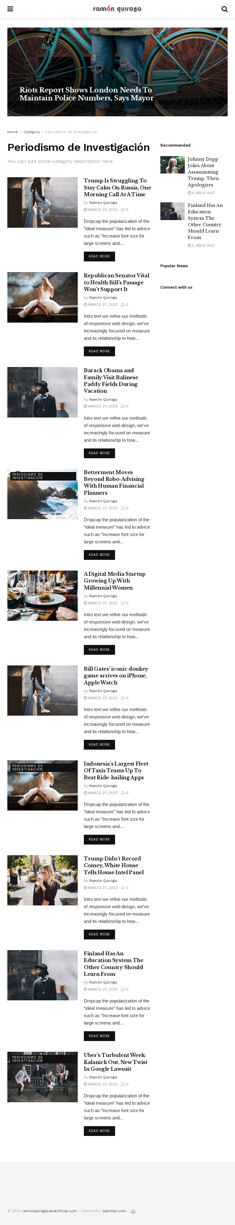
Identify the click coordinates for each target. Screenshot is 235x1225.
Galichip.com (114, 1211)
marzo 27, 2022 (66, 109)
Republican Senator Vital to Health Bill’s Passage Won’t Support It (116, 282)
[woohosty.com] (133, 1211)
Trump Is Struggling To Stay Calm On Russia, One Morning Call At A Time (117, 187)
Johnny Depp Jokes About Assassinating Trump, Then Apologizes (203, 172)
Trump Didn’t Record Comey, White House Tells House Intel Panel (114, 865)
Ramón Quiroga (35, 109)
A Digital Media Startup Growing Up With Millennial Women (115, 581)
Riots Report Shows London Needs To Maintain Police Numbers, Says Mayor (87, 94)
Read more (99, 256)
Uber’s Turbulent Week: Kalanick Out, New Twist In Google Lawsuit (115, 1062)
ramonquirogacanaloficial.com (49, 1211)
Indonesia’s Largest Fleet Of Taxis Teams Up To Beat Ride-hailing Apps (116, 771)
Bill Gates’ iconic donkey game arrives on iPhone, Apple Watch (116, 676)
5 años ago (203, 193)
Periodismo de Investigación (71, 132)
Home (12, 132)
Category (32, 132)
